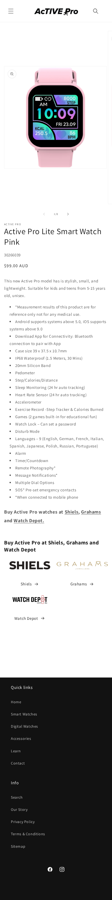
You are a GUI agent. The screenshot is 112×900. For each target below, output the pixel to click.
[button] (11, 11)
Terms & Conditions (28, 833)
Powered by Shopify (69, 896)
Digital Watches (24, 726)
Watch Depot (26, 618)
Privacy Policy (23, 821)
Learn (16, 751)
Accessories (21, 738)
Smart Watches (24, 714)
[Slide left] (44, 214)
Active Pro (47, 896)
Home (16, 701)
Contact (18, 763)
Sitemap (18, 846)
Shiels (26, 583)
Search (17, 797)
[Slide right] (68, 214)
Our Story (19, 809)
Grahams (78, 583)
